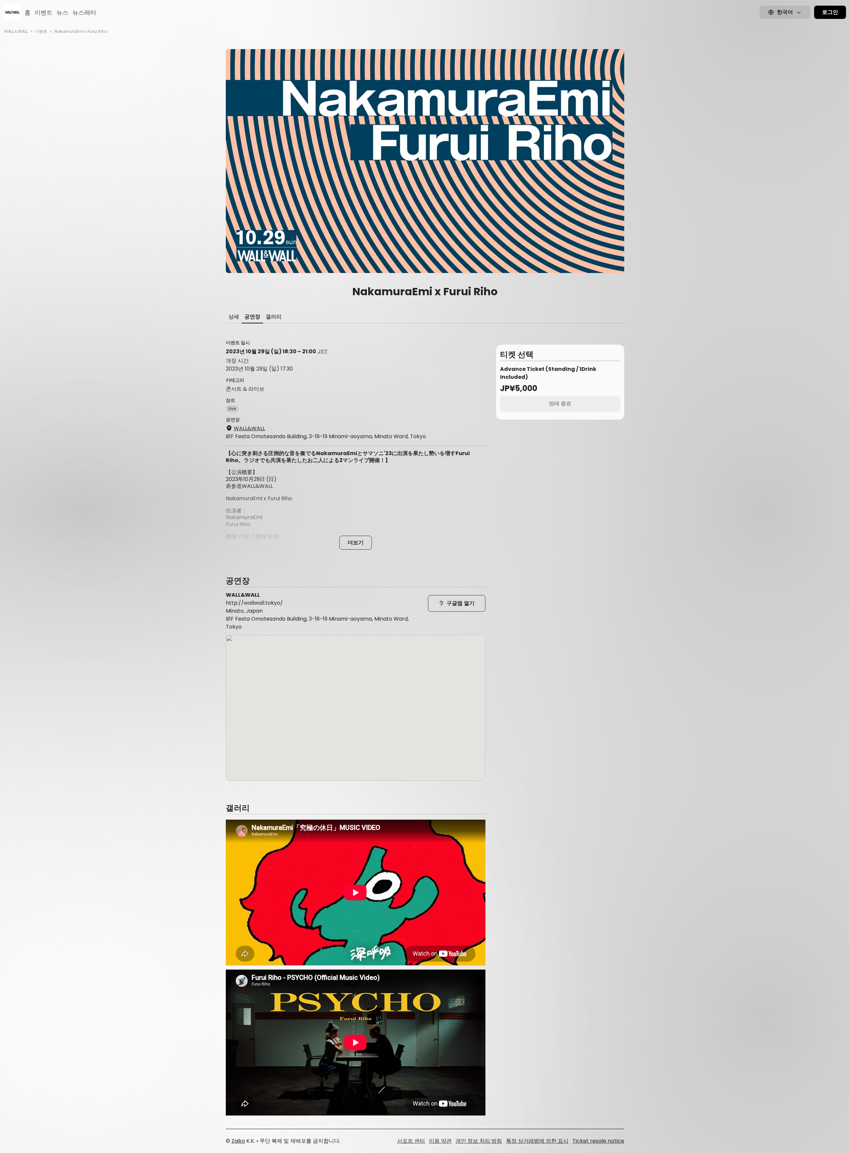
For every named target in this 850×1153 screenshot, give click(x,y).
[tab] (234, 316)
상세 (233, 316)
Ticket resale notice (598, 1141)
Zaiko (238, 1141)
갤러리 (274, 316)
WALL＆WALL (16, 31)
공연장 (252, 316)
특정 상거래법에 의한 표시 (537, 1141)
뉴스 (62, 12)
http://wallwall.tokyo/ (254, 603)
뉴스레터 (84, 12)
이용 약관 (440, 1141)
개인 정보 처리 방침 (479, 1141)
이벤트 (43, 12)
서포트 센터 (411, 1141)
